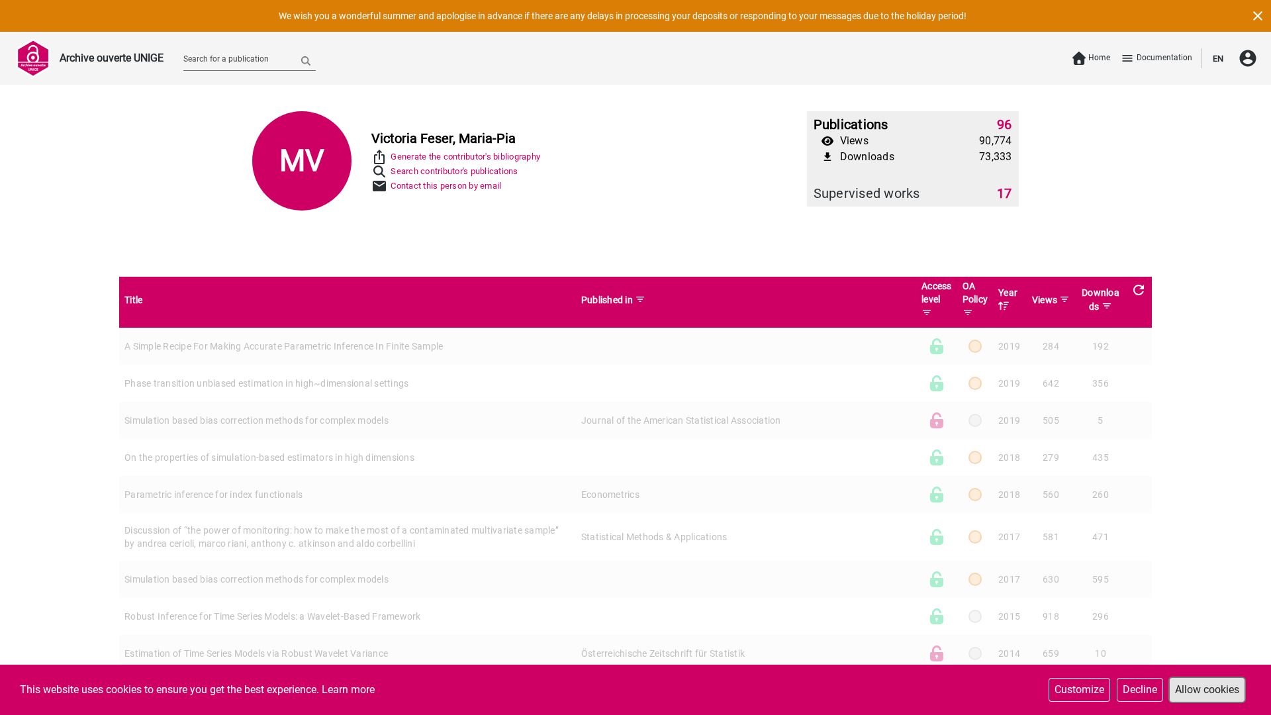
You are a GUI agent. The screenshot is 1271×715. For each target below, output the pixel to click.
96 (1004, 124)
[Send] (306, 60)
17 (1004, 193)
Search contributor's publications (454, 171)
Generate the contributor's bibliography (465, 157)
